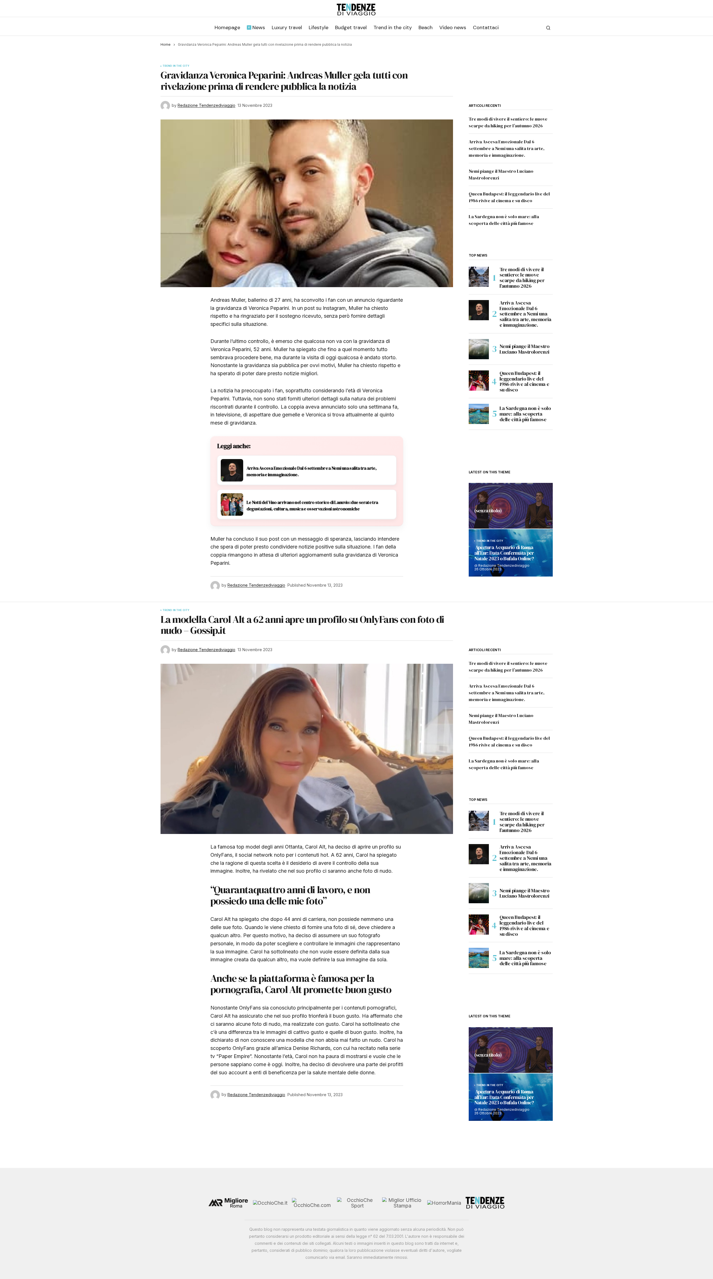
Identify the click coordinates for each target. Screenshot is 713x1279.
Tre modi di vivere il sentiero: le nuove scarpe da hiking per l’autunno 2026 (522, 278)
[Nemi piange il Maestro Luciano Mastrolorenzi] (479, 349)
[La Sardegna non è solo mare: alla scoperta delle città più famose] (479, 414)
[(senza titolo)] (511, 506)
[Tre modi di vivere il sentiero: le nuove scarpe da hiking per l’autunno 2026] (479, 277)
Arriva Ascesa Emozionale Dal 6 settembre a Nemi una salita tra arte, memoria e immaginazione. (507, 148)
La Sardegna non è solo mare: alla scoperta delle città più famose (525, 414)
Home (166, 44)
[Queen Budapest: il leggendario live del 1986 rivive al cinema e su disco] (479, 380)
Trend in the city (176, 65)
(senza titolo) (488, 511)
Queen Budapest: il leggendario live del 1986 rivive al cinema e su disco (524, 381)
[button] (548, 27)
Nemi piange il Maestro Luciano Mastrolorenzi (525, 349)
